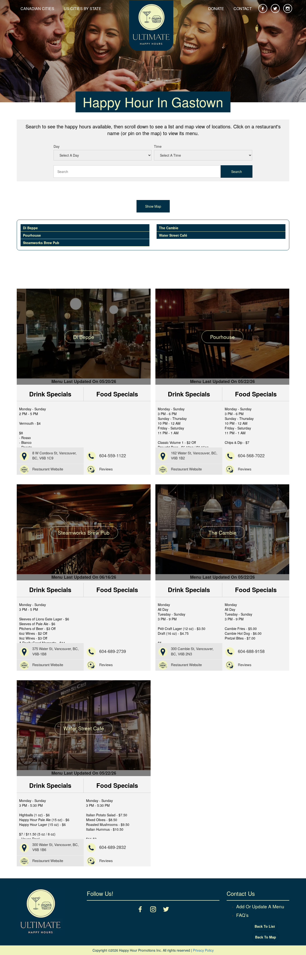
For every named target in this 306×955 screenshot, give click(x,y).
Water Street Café (173, 235)
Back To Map (265, 937)
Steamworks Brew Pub (41, 242)
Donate (216, 8)
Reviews (106, 468)
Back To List (265, 926)
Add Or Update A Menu (260, 906)
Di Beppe (30, 227)
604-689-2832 (112, 847)
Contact (243, 8)
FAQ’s (242, 914)
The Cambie (168, 227)
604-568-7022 (251, 455)
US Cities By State (82, 8)
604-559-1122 (112, 455)
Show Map (153, 206)
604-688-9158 (251, 651)
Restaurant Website (47, 468)
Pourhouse (32, 235)
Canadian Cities (37, 8)
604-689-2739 (112, 651)
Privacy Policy (203, 950)
